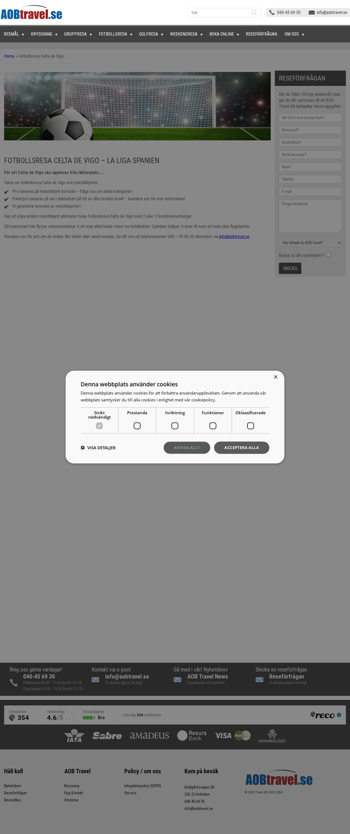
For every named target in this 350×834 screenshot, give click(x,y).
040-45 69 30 (289, 12)
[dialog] (175, 417)
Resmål (11, 34)
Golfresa (148, 34)
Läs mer (224, 399)
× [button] (275, 377)
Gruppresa (75, 34)
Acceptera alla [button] (241, 447)
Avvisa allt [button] (187, 447)
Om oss (292, 34)
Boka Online (221, 34)
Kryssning (41, 34)
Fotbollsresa (113, 34)
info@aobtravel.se (332, 12)
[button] (98, 448)
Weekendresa (183, 34)
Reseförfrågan (261, 34)
